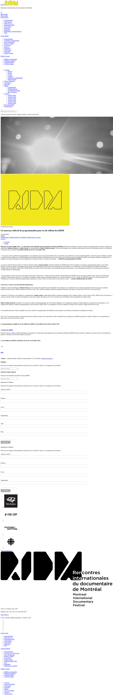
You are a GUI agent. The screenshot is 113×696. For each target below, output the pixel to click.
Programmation (8, 20)
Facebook (7, 242)
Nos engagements (9, 105)
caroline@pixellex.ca (47, 358)
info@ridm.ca (4, 614)
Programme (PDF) (9, 25)
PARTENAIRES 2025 (10, 661)
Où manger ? (7, 82)
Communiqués (12, 87)
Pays (2, 431)
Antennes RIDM (9, 62)
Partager (3, 239)
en (1, 12)
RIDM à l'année (5, 669)
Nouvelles (7, 84)
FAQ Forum (7, 50)
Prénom (3, 398)
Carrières (10, 76)
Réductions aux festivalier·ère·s (13, 31)
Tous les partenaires (6, 551)
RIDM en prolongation (10, 59)
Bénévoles (7, 28)
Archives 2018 (12, 103)
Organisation (4, 415)
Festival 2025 (4, 633)
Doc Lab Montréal (9, 42)
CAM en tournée (9, 64)
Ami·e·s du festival (9, 81)
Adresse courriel (6, 389)
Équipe (10, 73)
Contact (10, 74)
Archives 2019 (12, 101)
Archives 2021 (12, 98)
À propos (6, 70)
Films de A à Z (8, 23)
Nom (3, 407)
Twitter (6, 243)
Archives (6, 94)
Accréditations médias (14, 90)
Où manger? (7, 686)
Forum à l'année (8, 53)
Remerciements (12, 79)
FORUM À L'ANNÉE (10, 666)
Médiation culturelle (9, 61)
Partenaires (7, 30)
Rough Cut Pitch (9, 44)
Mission (10, 71)
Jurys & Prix (7, 26)
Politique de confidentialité (15, 78)
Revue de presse (12, 92)
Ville (2, 423)
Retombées (7, 51)
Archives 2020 (12, 100)
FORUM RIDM (5, 648)
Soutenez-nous (8, 106)
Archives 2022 (12, 97)
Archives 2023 (12, 95)
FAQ (5, 33)
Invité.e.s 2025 (8, 659)
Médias (6, 86)
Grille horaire (8, 22)
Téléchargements (12, 89)
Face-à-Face (7, 658)
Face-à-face (7, 45)
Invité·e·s (6, 47)
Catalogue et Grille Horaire (11, 40)
